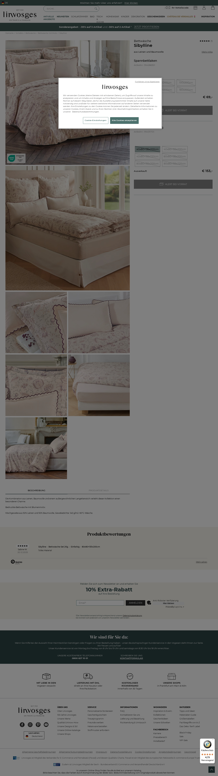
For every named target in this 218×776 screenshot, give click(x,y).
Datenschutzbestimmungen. (85, 112)
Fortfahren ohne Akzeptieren (147, 82)
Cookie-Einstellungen (95, 120)
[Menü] (213, 740)
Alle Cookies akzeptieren (124, 120)
